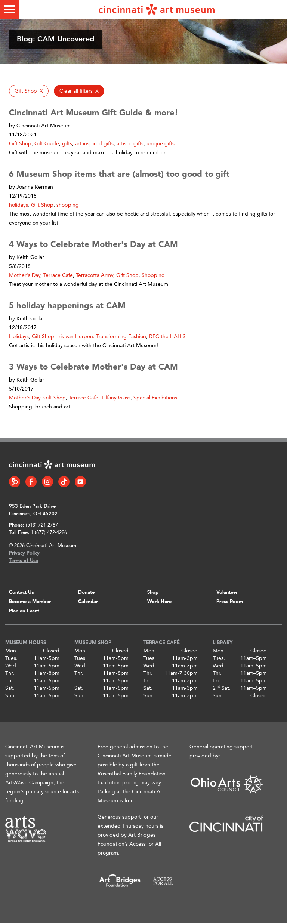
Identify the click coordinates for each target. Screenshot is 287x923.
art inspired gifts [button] (94, 143)
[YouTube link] (80, 481)
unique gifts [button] (160, 143)
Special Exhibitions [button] (155, 398)
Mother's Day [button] (24, 275)
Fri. (9, 680)
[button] (29, 91)
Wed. (11, 666)
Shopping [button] (153, 275)
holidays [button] (18, 205)
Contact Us (21, 592)
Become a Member (30, 601)
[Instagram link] (47, 481)
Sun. (10, 695)
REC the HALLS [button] (167, 336)
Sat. (9, 688)
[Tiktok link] (64, 481)
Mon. (11, 651)
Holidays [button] (19, 336)
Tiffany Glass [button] (115, 398)
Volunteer (227, 592)
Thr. (9, 673)
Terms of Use (23, 560)
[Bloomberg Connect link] (14, 481)
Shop (152, 592)
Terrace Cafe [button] (58, 275)
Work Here (159, 601)
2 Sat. (222, 688)
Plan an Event (24, 611)
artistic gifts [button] (130, 143)
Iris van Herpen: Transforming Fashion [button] (101, 336)
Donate (86, 592)
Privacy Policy (24, 553)
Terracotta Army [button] (94, 275)
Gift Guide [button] (46, 143)
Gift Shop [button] (20, 143)
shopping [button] (67, 205)
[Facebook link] (31, 481)
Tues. (11, 658)
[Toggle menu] (9, 9)
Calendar (88, 601)
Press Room (229, 601)
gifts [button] (67, 143)
